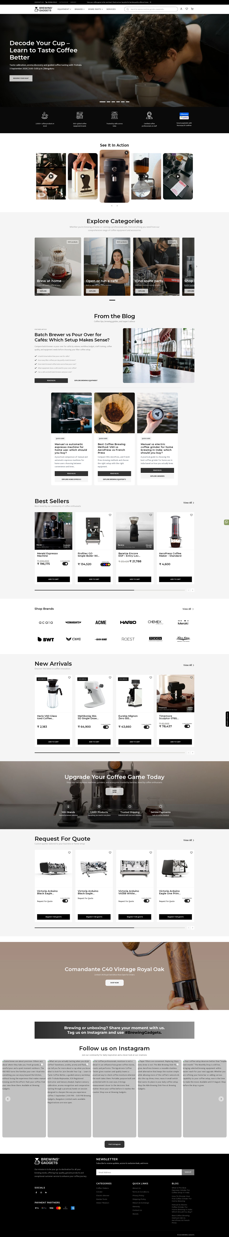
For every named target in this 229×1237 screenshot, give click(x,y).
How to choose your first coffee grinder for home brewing (182, 1198)
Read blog (51, 380)
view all (187, 609)
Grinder (99, 1192)
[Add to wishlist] (69, 515)
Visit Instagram (114, 1144)
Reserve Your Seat (21, 78)
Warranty (136, 1206)
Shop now (114, 791)
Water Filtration (102, 1203)
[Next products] (192, 590)
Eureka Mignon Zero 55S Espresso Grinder (129, 717)
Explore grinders (157, 476)
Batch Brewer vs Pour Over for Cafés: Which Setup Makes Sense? (72, 337)
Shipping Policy (139, 1199)
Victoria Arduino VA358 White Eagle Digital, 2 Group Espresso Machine (128, 892)
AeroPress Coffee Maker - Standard (170, 554)
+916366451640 (52, 2)
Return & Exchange (141, 1203)
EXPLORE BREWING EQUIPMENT (86, 380)
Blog (175, 1183)
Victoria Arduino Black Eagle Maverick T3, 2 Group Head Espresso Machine (47, 892)
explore (43, 291)
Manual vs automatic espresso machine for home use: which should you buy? (71, 448)
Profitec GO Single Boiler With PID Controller (89, 554)
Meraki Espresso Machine (47, 554)
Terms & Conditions (141, 1192)
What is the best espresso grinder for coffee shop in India (181, 1190)
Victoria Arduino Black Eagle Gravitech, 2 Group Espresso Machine (88, 892)
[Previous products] (188, 590)
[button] (192, 9)
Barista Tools (101, 1199)
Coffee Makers (102, 1188)
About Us (137, 1188)
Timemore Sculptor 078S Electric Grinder (169, 717)
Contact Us (39, 2)
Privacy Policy (138, 1195)
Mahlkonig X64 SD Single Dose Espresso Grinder (88, 717)
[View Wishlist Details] (187, 9)
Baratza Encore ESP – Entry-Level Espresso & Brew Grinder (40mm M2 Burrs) (129, 554)
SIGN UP (188, 1172)
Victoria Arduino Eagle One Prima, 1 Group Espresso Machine (170, 892)
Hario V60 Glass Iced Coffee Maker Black (47, 717)
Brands (135, 1214)
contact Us (137, 1210)
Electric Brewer (102, 1195)
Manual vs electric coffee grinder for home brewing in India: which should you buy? (157, 448)
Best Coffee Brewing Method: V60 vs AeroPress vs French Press (111, 448)
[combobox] (151, 9)
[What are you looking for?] (127, 9)
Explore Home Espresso (71, 479)
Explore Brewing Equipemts (114, 479)
